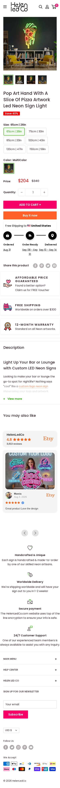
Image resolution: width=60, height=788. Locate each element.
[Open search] (40, 7)
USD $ (8, 730)
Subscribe (15, 714)
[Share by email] (54, 265)
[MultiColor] (9, 168)
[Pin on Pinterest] (41, 265)
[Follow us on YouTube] (31, 747)
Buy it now (30, 215)
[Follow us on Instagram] (18, 747)
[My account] (47, 7)
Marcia (18, 493)
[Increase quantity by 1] (44, 192)
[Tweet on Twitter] (48, 265)
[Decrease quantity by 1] (21, 192)
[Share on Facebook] (35, 265)
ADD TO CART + (30, 205)
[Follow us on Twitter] (12, 747)
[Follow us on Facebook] (5, 747)
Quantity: (9, 192)
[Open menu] (5, 6)
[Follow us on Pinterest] (24, 747)
